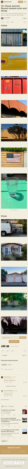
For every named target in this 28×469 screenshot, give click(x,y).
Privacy (13, 459)
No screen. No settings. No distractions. (10, 423)
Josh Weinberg (7, 17)
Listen (25, 18)
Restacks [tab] (10, 364)
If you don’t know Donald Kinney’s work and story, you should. (10, 434)
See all (3, 441)
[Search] (25, 406)
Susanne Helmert (8, 390)
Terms (17, 459)
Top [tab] (2, 406)
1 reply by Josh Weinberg (10, 386)
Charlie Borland (7, 377)
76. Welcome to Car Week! (8, 410)
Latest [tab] (6, 406)
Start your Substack (10, 462)
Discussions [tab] (11, 406)
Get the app (20, 462)
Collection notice (23, 459)
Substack (8, 466)
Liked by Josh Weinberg (9, 378)
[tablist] (6, 364)
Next (24, 355)
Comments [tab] (4, 364)
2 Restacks (16, 346)
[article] (14, 412)
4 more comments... (5, 399)
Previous (5, 355)
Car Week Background (6, 411)
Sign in (25, 1)
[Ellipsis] (26, 377)
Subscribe (20, 1)
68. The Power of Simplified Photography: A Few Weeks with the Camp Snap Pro (11, 420)
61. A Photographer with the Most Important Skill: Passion (10, 430)
